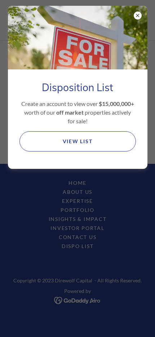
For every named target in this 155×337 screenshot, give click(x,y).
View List (78, 141)
